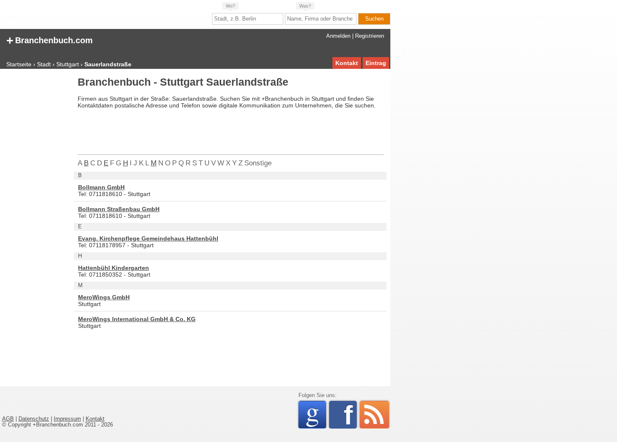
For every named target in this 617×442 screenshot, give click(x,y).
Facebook (350, 415)
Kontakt (346, 63)
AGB (8, 419)
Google (316, 415)
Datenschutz (33, 419)
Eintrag (376, 63)
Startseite (18, 64)
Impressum (67, 419)
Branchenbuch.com (49, 39)
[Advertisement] (35, 203)
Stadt (44, 64)
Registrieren (369, 36)
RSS (374, 415)
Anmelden (338, 36)
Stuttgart (67, 64)
